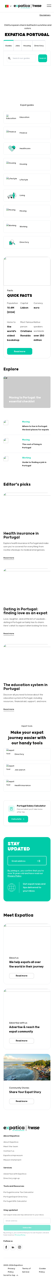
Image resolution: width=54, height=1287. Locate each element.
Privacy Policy (14, 876)
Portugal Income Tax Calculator (18, 1192)
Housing (27, 46)
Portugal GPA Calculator (15, 1201)
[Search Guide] (9, 58)
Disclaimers (45, 15)
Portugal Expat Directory (15, 1197)
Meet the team (10, 1146)
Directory (39, 46)
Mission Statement (12, 1160)
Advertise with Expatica (14, 1174)
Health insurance (23, 785)
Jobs (17, 46)
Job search (20, 770)
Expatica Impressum (13, 1155)
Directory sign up (11, 1178)
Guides (8, 46)
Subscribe (27, 1228)
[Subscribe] (41, 861)
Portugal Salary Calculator (31, 806)
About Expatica (10, 1142)
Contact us (8, 1151)
